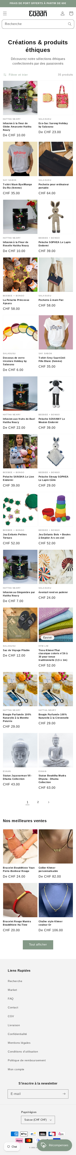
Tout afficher (38, 944)
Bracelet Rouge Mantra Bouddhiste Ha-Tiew (17, 923)
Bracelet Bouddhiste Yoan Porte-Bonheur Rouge (18, 869)
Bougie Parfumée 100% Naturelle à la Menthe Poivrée (17, 718)
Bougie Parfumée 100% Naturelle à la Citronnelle (54, 716)
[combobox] (38, 24)
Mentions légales (19, 1042)
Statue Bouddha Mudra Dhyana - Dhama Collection (52, 779)
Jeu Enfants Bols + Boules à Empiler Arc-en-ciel (55, 536)
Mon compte (16, 1069)
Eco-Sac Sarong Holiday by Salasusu (53, 125)
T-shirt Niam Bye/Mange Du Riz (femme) (17, 186)
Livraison (14, 1025)
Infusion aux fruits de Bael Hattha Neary (19, 421)
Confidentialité (17, 1034)
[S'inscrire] (64, 1094)
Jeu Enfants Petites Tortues (15, 536)
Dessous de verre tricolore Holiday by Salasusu (15, 361)
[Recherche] (69, 24)
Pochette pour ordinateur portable (54, 186)
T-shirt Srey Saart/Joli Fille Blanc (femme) (52, 359)
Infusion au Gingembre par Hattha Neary (19, 594)
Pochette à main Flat (51, 300)
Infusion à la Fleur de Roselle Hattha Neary (16, 244)
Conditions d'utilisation (23, 1051)
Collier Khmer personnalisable (48, 869)
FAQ (11, 998)
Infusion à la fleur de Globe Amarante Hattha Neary (17, 126)
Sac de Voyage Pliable (16, 650)
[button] (5, 13)
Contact (13, 1007)
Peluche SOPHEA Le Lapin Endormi (55, 244)
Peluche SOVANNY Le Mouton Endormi (52, 421)
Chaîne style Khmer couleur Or (51, 923)
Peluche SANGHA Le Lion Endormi (18, 478)
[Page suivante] (48, 802)
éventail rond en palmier (53, 592)
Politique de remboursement (27, 1060)
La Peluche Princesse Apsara (16, 302)
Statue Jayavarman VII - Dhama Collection (17, 777)
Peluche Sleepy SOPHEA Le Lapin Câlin (54, 478)
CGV (11, 1016)
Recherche (15, 981)
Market (12, 989)
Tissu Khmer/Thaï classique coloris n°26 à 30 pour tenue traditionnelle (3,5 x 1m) (53, 655)
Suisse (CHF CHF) (35, 1119)
